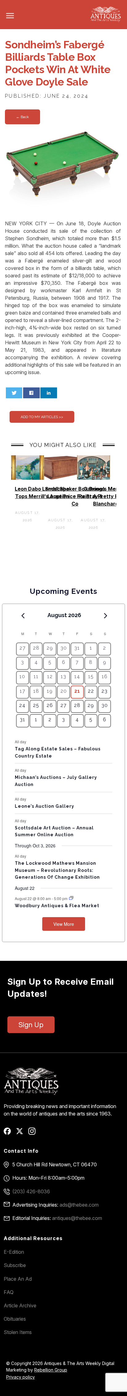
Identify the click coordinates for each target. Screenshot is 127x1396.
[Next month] (105, 615)
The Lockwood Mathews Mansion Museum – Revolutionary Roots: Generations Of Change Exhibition (57, 870)
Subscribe (15, 1265)
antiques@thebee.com (77, 1218)
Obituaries (15, 1319)
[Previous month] (23, 615)
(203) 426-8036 (31, 1191)
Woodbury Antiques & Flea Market (57, 905)
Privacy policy (20, 1377)
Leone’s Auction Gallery (44, 806)
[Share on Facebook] (31, 392)
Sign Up (30, 1025)
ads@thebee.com (79, 1205)
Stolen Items (18, 1332)
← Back (22, 117)
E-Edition (14, 1252)
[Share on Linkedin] (48, 392)
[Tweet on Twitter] (14, 392)
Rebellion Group (50, 1369)
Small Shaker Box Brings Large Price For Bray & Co (75, 496)
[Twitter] (21, 1133)
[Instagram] (34, 1133)
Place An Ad (18, 1279)
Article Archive (20, 1305)
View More (63, 924)
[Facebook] (9, 1133)
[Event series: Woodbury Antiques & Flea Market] (71, 898)
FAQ (9, 1292)
